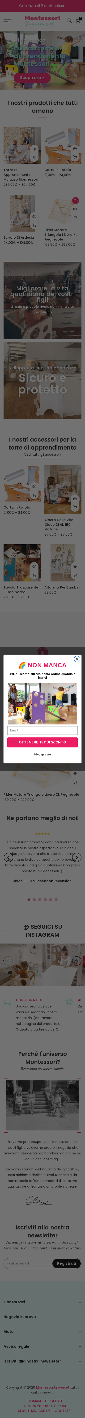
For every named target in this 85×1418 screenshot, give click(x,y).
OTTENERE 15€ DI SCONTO (42, 742)
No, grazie (42, 754)
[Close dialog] (77, 659)
